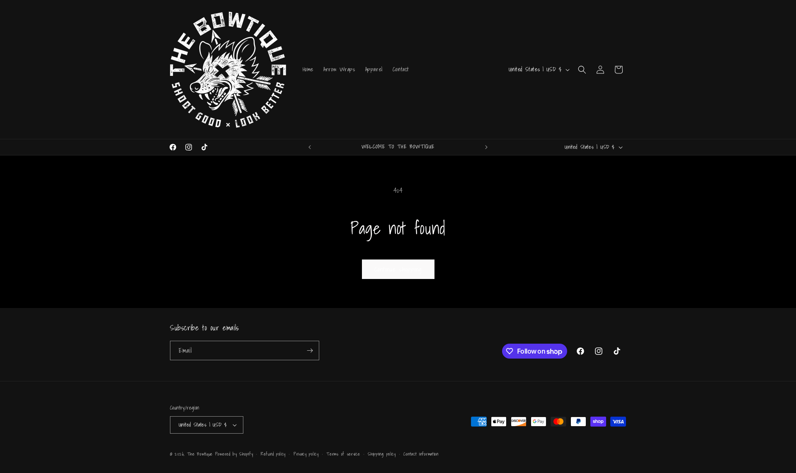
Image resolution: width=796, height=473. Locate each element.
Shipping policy (382, 454)
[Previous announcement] (310, 147)
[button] (582, 70)
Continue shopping (398, 269)
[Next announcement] (486, 147)
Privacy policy (306, 454)
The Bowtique (200, 454)
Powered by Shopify (234, 454)
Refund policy (273, 454)
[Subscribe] (310, 350)
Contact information (420, 454)
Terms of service (343, 454)
